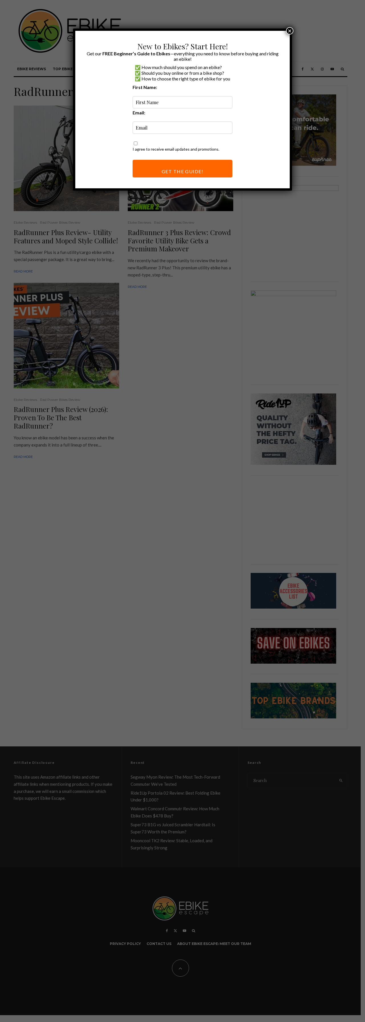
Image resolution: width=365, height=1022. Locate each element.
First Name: (145, 87)
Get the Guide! (182, 171)
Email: (139, 112)
